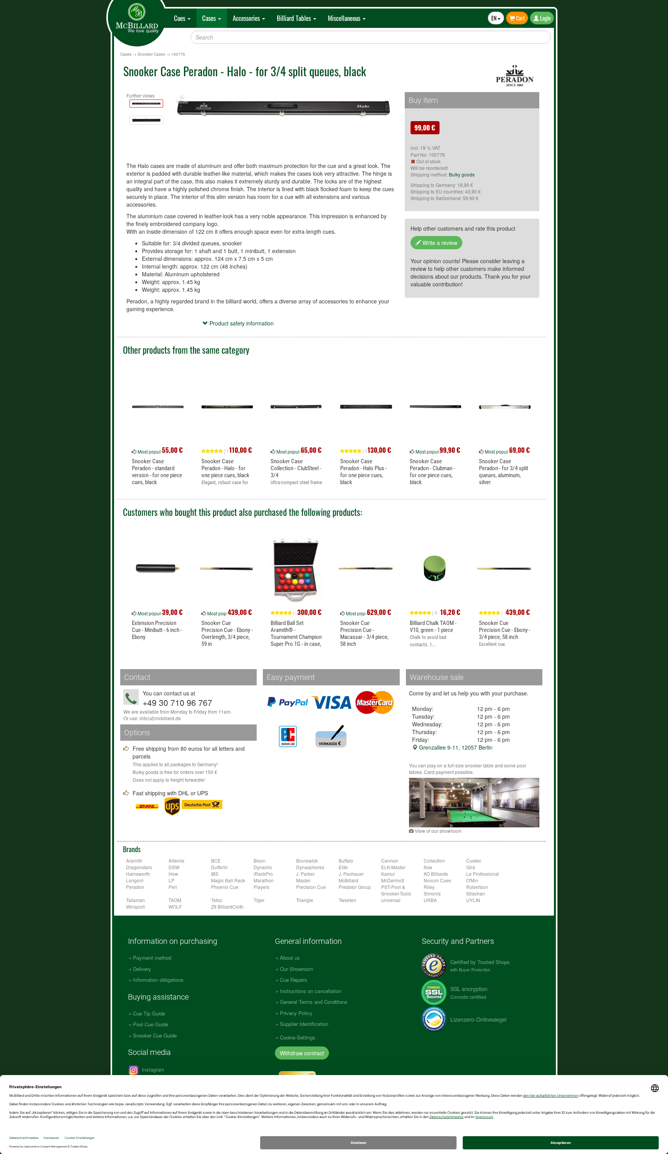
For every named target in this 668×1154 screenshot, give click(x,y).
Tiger (259, 900)
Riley (429, 886)
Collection (434, 860)
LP (171, 880)
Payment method (152, 957)
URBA (430, 900)
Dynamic (263, 867)
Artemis (176, 860)
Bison (260, 860)
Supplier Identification (304, 1023)
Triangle (304, 900)
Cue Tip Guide (149, 1013)
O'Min (472, 880)
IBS (214, 873)
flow (428, 867)
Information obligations (158, 979)
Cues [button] (180, 18)
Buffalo (346, 860)
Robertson (477, 886)
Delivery (142, 969)
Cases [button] (209, 18)
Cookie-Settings (297, 1037)
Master (303, 880)
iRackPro (263, 873)
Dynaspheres (310, 867)
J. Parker (305, 873)
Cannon (389, 860)
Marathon (264, 880)
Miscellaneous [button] (345, 18)
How (173, 873)
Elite (343, 867)
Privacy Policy (296, 1013)
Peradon (135, 886)
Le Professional (482, 873)
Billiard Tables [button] (294, 18)
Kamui (388, 873)
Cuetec (473, 860)
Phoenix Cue (225, 886)
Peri (173, 886)
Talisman (135, 900)
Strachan (475, 893)
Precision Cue (311, 886)
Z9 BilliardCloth (227, 906)
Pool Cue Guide (150, 1024)
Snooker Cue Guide (155, 1035)
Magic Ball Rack (228, 880)
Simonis (432, 893)
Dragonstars (139, 867)
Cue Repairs (293, 979)
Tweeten (347, 900)
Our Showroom (296, 969)
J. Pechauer (351, 873)
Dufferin (219, 867)
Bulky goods (462, 174)
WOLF (175, 906)
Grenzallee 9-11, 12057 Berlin (455, 747)
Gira (470, 867)
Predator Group (355, 886)
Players (261, 886)
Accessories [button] (247, 18)
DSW (174, 867)
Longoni (134, 880)
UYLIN (473, 900)
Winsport (135, 906)
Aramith (134, 860)
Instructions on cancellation (310, 991)
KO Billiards (436, 873)
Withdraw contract (302, 1053)
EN (494, 18)
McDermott (392, 880)
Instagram (152, 1069)
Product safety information (241, 323)
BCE (216, 860)
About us (290, 957)
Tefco (216, 900)
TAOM (175, 900)
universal (390, 900)
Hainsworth (138, 873)
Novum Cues (437, 880)
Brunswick (307, 860)
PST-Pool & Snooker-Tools (396, 890)
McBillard (348, 880)
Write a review (439, 243)
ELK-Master (393, 867)
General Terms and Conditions (314, 1001)
